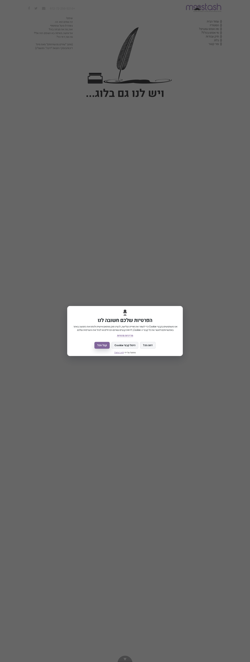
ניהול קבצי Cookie (124, 345)
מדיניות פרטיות (125, 335)
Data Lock (119, 352)
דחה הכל (148, 345)
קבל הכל (102, 345)
